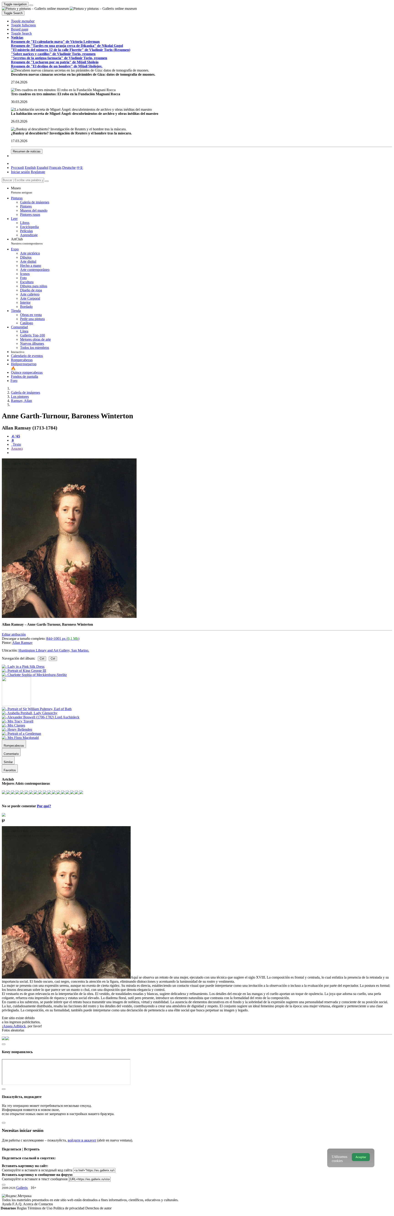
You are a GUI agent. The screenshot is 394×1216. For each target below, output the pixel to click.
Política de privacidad (69, 1208)
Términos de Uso (40, 1208)
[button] (23, 21)
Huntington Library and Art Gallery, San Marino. (53, 650)
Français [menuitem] (55, 168)
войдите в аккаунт (82, 1140)
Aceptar (360, 1157)
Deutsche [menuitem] (69, 168)
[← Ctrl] (34, 675)
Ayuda (7, 1204)
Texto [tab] (16, 444)
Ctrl (42, 658)
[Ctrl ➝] (37, 709)
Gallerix (22, 1188)
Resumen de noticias (27, 151)
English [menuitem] (30, 168)
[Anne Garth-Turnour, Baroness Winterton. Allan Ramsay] (69, 617)
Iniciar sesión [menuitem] (20, 172)
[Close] (47, 181)
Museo (21, 190)
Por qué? (44, 806)
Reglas (22, 1208)
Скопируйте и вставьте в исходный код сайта (37, 1170)
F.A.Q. (17, 1204)
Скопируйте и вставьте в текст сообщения (34, 1179)
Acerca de (31, 1204)
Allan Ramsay (22, 643)
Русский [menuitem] (17, 168)
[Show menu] (31, 5)
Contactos (46, 1204)
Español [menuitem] (42, 168)
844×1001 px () (62, 638)
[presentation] (201, 453)
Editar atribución (14, 634)
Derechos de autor (98, 1208)
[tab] (15, 436)
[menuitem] (80, 168)
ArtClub (27, 241)
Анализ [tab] (17, 448)
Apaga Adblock (14, 1026)
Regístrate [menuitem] (38, 172)
